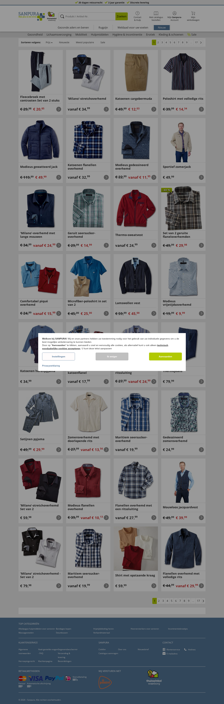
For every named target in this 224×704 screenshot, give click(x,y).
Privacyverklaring (51, 366)
